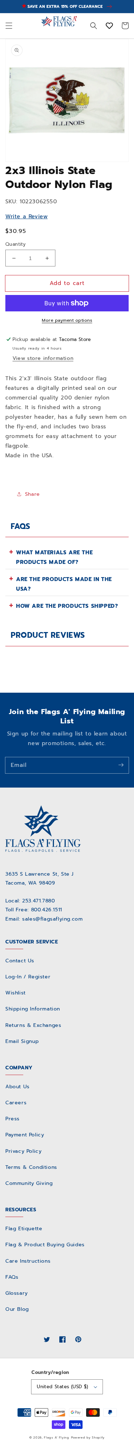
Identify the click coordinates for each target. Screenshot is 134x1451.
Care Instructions (27, 1261)
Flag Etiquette (23, 1228)
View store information (43, 358)
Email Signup (22, 1041)
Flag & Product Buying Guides (45, 1244)
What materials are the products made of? (54, 557)
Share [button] (32, 494)
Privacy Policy (23, 1151)
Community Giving (29, 1183)
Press (12, 1118)
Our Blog (17, 1309)
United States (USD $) (62, 1386)
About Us (17, 1086)
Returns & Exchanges (33, 1025)
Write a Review (26, 216)
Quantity (15, 244)
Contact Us (19, 960)
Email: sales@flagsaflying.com (44, 919)
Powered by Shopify (88, 1437)
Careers (15, 1102)
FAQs (11, 1277)
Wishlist (15, 993)
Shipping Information (32, 1009)
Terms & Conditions (31, 1167)
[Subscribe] (121, 765)
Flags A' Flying (56, 1437)
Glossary (16, 1293)
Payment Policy (24, 1135)
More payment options (67, 320)
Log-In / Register (27, 977)
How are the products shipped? (67, 606)
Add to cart (67, 283)
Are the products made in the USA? (64, 584)
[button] (9, 26)
